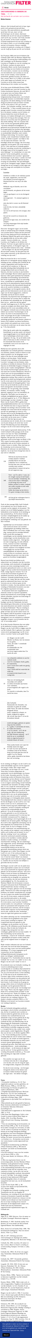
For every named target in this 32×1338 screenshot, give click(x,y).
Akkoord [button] (6, 1335)
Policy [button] (22, 1330)
